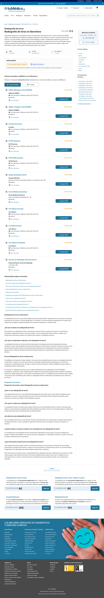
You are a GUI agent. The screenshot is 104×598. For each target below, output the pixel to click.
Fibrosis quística (28, 543)
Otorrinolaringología (8, 547)
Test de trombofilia (29, 534)
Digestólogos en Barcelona (86, 87)
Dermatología (7, 538)
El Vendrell (81, 59)
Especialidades (43, 15)
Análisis (6, 15)
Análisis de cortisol (49, 551)
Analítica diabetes (49, 547)
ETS (12, 15)
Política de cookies (32, 575)
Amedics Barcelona (15, 124)
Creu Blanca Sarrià (15, 226)
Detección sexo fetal (29, 551)
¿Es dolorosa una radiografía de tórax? (17, 304)
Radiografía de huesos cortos (16, 478)
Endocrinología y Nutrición (10, 540)
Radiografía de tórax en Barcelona (16, 280)
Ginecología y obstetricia (10, 543)
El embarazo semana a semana (12, 571)
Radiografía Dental (61, 497)
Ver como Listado (13, 84)
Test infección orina (49, 536)
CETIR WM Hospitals (16, 158)
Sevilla (80, 53)
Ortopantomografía (29, 540)
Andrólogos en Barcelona (85, 94)
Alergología (7, 532)
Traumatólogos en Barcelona (86, 98)
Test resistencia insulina (50, 532)
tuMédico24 (48, 67)
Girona (80, 68)
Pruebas (35, 15)
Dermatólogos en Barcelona (86, 89)
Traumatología (7, 549)
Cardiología (7, 536)
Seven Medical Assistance (18, 192)
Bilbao (80, 70)
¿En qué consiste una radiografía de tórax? (18, 283)
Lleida (80, 62)
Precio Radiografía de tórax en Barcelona (18, 289)
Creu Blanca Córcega (16, 209)
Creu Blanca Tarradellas (17, 243)
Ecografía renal (28, 549)
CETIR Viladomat (14, 141)
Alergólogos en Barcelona (85, 85)
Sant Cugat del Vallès (84, 66)
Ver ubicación (15, 100)
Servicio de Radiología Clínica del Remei (23, 260)
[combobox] (83, 15)
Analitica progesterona (50, 545)
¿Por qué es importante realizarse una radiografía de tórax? (23, 286)
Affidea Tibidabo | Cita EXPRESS (20, 107)
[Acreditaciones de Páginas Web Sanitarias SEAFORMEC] (69, 568)
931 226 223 (90, 38)
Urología (6, 551)
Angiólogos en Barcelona (85, 83)
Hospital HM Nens (14, 178)
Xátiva (80, 55)
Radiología (19, 15)
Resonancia (27, 15)
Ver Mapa (31, 84)
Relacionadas (52, 470)
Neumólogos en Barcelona (85, 81)
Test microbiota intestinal (50, 534)
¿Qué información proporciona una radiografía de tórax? (22, 310)
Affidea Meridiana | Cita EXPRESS (20, 90)
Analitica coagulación (50, 549)
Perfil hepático (48, 538)
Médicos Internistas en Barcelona (87, 100)
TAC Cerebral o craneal (30, 536)
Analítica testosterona (50, 543)
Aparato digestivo (8, 534)
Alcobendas (82, 64)
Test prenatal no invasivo (30, 532)
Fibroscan (27, 545)
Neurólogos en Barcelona (85, 92)
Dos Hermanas (82, 57)
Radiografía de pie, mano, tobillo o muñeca (70, 478)
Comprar (62, 99)
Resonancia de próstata (30, 538)
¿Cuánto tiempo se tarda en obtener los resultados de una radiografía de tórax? (29, 307)
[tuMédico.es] (14, 8)
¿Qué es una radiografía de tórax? (16, 298)
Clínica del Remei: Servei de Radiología (20, 263)
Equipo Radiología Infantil (17, 175)
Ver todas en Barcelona (84, 103)
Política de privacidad (32, 573)
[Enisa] (79, 568)
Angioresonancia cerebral (30, 553)
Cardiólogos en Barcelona (85, 96)
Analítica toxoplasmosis (50, 540)
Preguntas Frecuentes (12, 292)
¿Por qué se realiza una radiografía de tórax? (19, 301)
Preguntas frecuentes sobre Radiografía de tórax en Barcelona (24, 295)
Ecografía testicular (29, 547)
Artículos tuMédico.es (10, 581)
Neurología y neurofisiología (10, 545)
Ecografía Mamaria (12, 497)
